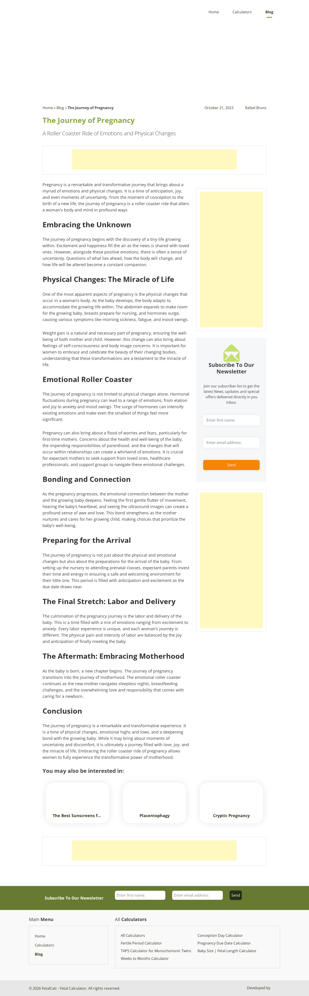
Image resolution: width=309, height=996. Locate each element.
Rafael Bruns (255, 107)
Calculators (242, 11)
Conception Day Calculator (220, 935)
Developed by (259, 987)
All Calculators (133, 935)
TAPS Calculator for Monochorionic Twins (156, 950)
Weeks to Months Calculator (145, 958)
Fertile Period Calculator (141, 943)
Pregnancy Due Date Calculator (224, 943)
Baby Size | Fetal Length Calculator (227, 950)
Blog (269, 11)
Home (214, 11)
